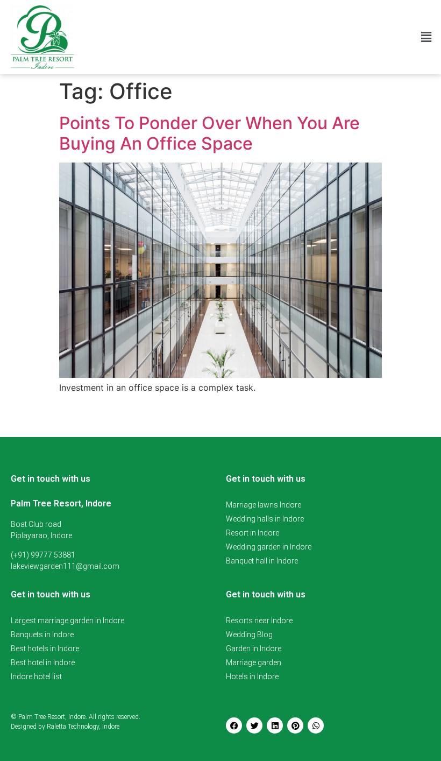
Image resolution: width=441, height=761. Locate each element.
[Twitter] (254, 725)
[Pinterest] (295, 725)
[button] (426, 37)
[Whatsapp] (316, 725)
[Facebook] (234, 725)
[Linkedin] (275, 725)
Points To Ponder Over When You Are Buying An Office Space (209, 133)
